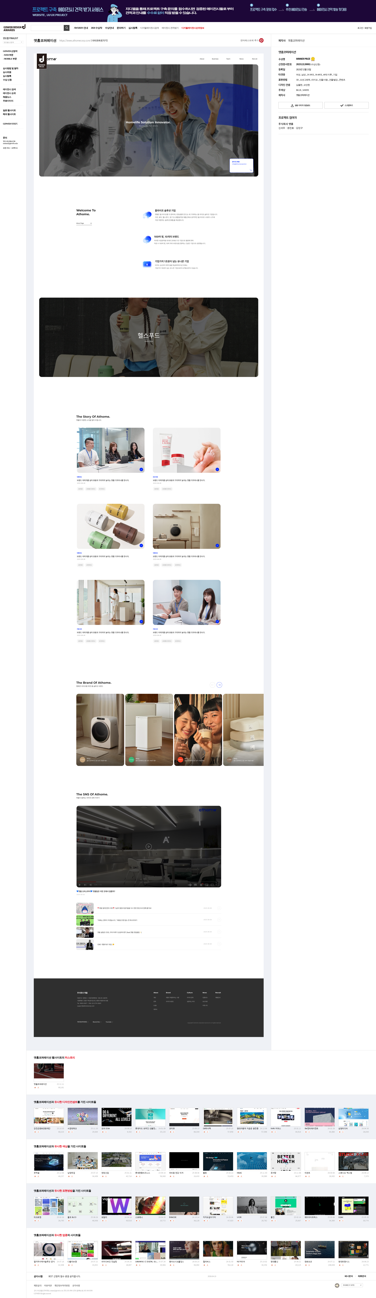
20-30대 (310, 74)
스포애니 (139, 1217)
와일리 (104, 1217)
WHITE (306, 90)
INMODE (172, 1217)
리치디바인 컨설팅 (109, 1261)
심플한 (299, 85)
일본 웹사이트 (9, 110)
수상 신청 (7, 80)
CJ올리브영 (72, 1261)
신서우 (281, 128)
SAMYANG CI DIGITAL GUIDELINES (149, 1261)
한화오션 (308, 1261)
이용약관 (48, 1285)
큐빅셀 (36, 1173)
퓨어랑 (273, 1173)
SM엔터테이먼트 (311, 1128)
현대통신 (274, 1261)
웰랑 (205, 1173)
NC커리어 (241, 1261)
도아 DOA (105, 1128)
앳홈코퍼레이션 (40, 1084)
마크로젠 (37, 1217)
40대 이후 (327, 74)
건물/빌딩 (333, 80)
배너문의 (349, 1276)
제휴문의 (362, 1276)
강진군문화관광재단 (42, 1128)
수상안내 (109, 28)
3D (297, 80)
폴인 (272, 1217)
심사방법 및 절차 (10, 68)
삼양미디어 (343, 1128)
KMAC (239, 1173)
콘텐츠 (342, 80)
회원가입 (368, 27)
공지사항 (76, 1285)
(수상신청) (315, 64)
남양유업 (71, 1173)
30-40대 (318, 74)
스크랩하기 (348, 105)
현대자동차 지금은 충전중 (247, 1128)
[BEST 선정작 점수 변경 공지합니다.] (128, 1279)
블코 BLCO (72, 1217)
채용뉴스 (7, 97)
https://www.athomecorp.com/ (83, 40)
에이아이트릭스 (311, 1217)
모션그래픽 (305, 80)
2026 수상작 (96, 28)
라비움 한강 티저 (176, 1173)
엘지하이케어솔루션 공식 (44, 1261)
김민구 (299, 128)
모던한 (307, 85)
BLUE (298, 90)
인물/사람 (323, 80)
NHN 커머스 (276, 1128)
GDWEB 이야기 (10, 124)
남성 (304, 74)
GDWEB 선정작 (10, 51)
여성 (298, 74)
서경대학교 (72, 1128)
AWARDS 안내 (81, 28)
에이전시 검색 (9, 89)
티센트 (307, 1173)
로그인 (360, 27)
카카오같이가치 (209, 1217)
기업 (335, 74)
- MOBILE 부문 (10, 59)
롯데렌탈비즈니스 (142, 1173)
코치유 (172, 1128)
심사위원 (7, 72)
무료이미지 (8, 101)
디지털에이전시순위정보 (193, 28)
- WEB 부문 (8, 55)
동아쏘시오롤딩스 (176, 1261)
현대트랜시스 (343, 1261)
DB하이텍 (207, 1128)
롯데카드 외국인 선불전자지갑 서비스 (151, 1128)
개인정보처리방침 (62, 1285)
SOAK (340, 1217)
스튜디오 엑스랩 (345, 1173)
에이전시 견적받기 (170, 28)
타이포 (315, 80)
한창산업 (105, 1173)
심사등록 (133, 28)
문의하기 (121, 28)
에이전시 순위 (9, 93)
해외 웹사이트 (9, 114)
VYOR (239, 1217)
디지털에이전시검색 (149, 28)
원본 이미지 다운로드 (302, 105)
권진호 (290, 128)
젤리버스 (206, 1261)
